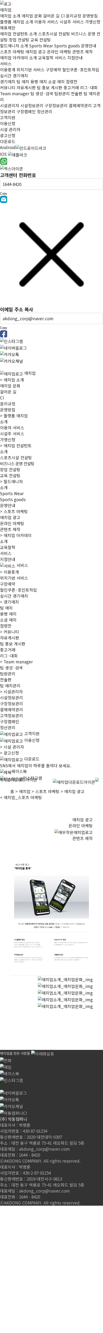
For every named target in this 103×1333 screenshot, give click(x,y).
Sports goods (13, 499)
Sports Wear (12, 493)
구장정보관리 (11, 703)
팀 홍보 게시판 (12, 644)
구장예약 (7, 584)
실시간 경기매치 (14, 596)
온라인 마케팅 (12, 523)
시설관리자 (11, 692)
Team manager (16, 662)
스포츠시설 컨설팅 (16, 457)
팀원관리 (7, 674)
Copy (3, 193)
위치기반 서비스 (14, 578)
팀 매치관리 (10, 686)
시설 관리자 (12, 747)
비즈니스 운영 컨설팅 (17, 463)
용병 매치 (8, 614)
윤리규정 (7, 404)
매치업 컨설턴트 (16, 445)
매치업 (5, 10)
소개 (4, 422)
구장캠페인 (9, 721)
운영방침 (7, 410)
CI (2, 398)
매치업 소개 (12, 380)
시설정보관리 (11, 697)
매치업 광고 (10, 517)
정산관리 (7, 727)
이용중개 (9, 572)
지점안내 (7, 559)
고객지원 (7, 117)
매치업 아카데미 (16, 535)
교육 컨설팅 (10, 475)
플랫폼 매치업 (14, 416)
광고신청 (9, 753)
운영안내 (7, 505)
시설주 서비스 (12, 434)
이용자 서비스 (12, 428)
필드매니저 (11, 481)
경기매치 (9, 602)
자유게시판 (9, 638)
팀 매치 (6, 608)
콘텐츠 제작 (10, 529)
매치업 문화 (10, 386)
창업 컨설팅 (10, 469)
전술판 (5, 680)
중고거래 (7, 650)
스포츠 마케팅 (14, 511)
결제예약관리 (11, 709)
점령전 (5, 626)
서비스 (5, 64)
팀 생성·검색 (11, 668)
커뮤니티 (9, 632)
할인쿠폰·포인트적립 (18, 590)
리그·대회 (9, 656)
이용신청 (7, 123)
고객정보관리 (11, 715)
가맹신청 (7, 439)
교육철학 (7, 547)
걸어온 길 (8, 392)
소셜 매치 (8, 620)
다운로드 (7, 141)
